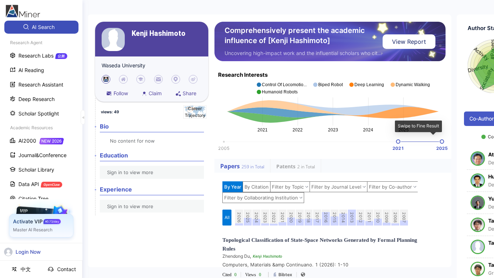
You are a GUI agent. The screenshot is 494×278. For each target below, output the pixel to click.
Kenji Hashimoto (159, 33)
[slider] (398, 141)
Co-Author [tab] (481, 118)
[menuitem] (41, 27)
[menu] (41, 134)
